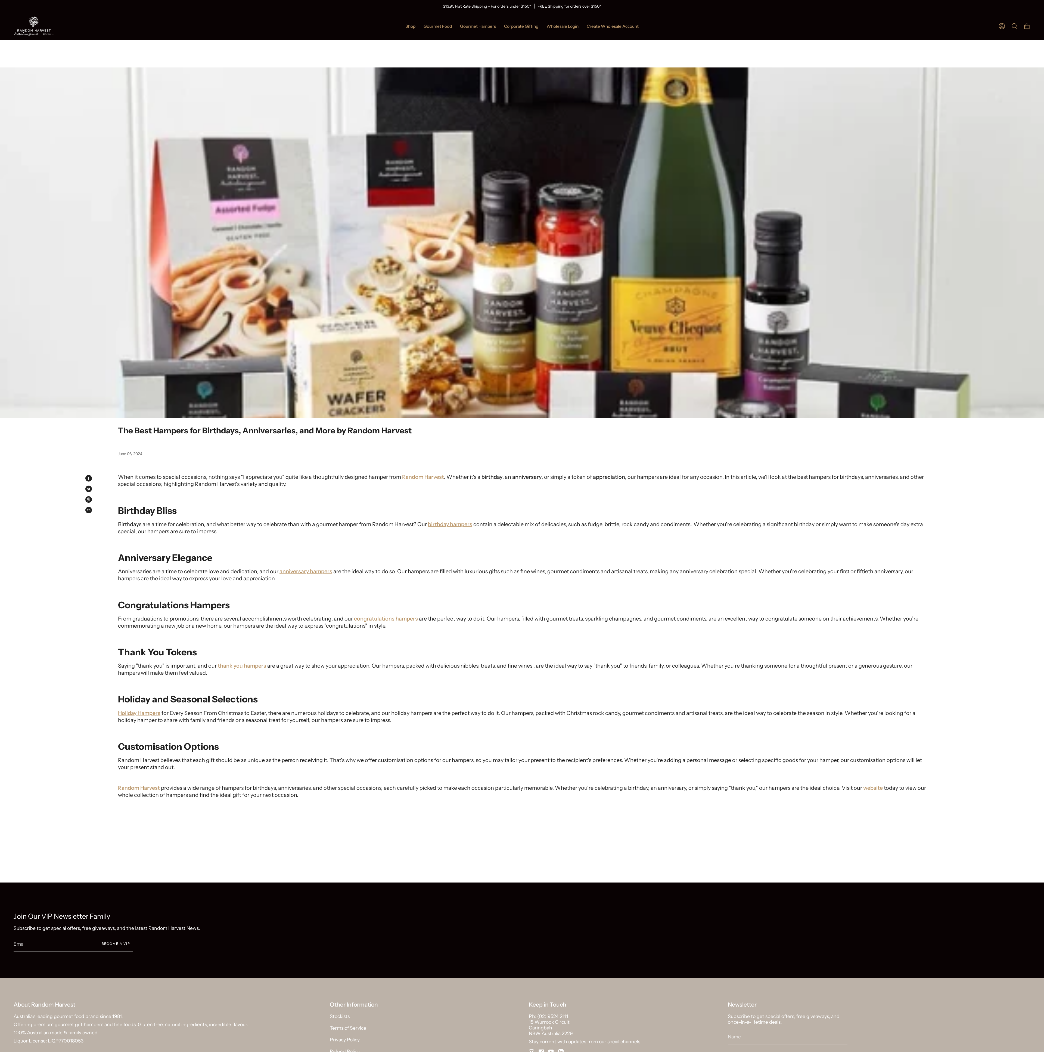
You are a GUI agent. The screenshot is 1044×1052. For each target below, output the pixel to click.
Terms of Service (348, 1028)
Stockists (340, 1016)
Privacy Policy (345, 1039)
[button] (438, 26)
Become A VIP (116, 944)
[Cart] (1027, 26)
